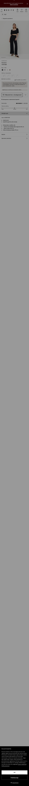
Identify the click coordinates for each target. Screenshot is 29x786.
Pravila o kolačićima (22, 764)
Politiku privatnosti (5, 766)
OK (14, 772)
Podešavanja (14, 778)
